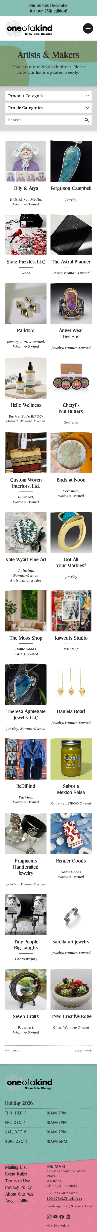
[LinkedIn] (68, 1218)
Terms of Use (17, 1181)
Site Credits (60, 1225)
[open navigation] (88, 28)
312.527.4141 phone (62, 1193)
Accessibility (16, 1201)
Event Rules (16, 1174)
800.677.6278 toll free (64, 1198)
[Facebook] (61, 1218)
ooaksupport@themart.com (71, 1206)
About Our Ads (19, 1194)
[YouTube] (55, 1218)
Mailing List (16, 1168)
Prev (16, 1050)
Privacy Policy (18, 1188)
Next (79, 1050)
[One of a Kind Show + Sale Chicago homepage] (28, 28)
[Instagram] (49, 1218)
